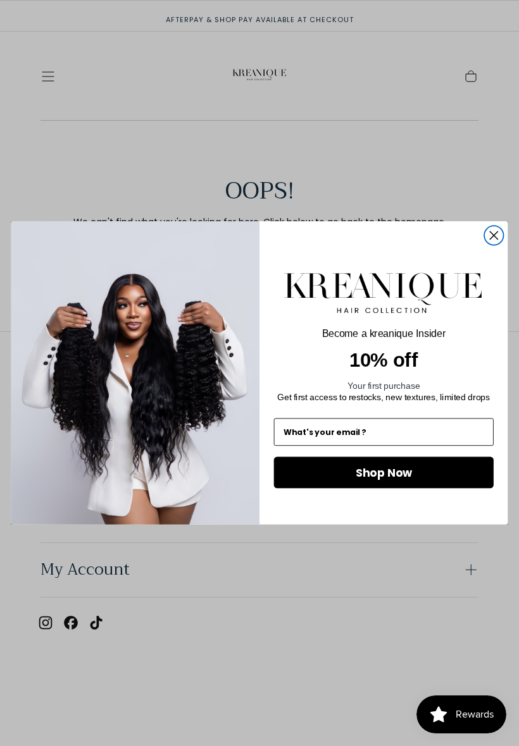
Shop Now (384, 472)
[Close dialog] (494, 235)
